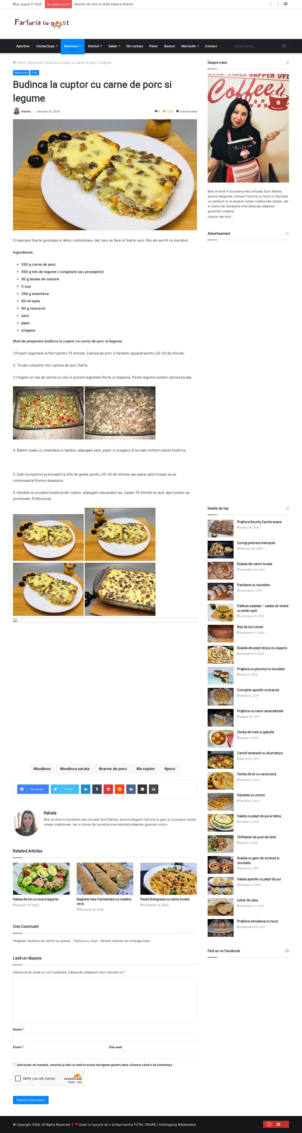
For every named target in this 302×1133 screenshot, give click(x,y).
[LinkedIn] (85, 789)
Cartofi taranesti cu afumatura (260, 753)
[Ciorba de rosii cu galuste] (221, 739)
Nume (18, 1029)
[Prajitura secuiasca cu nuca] (221, 928)
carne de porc (114, 768)
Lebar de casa (247, 900)
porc (171, 768)
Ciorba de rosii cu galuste (255, 732)
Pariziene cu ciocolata (253, 585)
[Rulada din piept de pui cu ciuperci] (221, 655)
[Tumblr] (97, 789)
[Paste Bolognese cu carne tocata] (168, 878)
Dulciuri (93, 46)
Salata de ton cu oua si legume (36, 899)
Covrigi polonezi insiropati (256, 543)
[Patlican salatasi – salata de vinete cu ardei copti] (221, 613)
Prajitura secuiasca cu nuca (257, 921)
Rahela (26, 111)
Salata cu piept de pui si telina (259, 816)
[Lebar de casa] (221, 907)
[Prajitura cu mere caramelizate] (221, 718)
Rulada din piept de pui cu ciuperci (262, 648)
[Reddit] (119, 789)
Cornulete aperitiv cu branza (258, 690)
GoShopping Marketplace (177, 1124)
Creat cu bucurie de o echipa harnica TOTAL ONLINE (117, 1124)
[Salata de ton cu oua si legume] (41, 878)
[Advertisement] (248, 369)
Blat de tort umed (250, 627)
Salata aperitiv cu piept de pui (259, 879)
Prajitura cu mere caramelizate (260, 711)
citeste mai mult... (221, 216)
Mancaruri (71, 46)
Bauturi (169, 46)
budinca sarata (75, 768)
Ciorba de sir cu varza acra (256, 774)
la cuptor (147, 768)
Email (18, 1047)
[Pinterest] (108, 789)
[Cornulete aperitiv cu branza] (221, 697)
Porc (35, 72)
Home (20, 62)
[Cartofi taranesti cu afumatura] (221, 760)
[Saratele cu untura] (221, 802)
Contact (211, 46)
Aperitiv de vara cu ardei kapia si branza (103, 4)
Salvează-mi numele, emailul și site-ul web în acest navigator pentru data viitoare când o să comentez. (95, 1065)
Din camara (134, 46)
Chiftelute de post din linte (256, 837)
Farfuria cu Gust (258, 196)
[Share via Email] (142, 789)
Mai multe (188, 46)
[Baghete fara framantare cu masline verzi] (105, 878)
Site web (115, 1047)
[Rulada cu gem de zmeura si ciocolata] (221, 865)
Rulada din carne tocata (254, 564)
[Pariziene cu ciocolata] (221, 592)
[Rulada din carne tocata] (221, 570)
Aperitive (22, 46)
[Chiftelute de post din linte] (221, 844)
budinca (43, 768)
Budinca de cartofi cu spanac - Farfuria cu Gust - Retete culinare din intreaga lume (89, 941)
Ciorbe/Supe (45, 46)
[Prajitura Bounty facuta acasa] (221, 528)
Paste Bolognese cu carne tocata (164, 899)
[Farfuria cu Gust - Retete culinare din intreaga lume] (43, 24)
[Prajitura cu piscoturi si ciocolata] (221, 676)
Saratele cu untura (251, 795)
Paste (153, 46)
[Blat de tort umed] (221, 634)
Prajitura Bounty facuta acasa (259, 522)
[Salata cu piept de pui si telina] (221, 823)
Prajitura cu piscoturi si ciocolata (261, 669)
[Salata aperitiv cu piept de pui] (221, 886)
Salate (112, 46)
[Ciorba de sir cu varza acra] (221, 781)
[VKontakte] (131, 789)
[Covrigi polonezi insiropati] (221, 549)
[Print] (153, 789)
